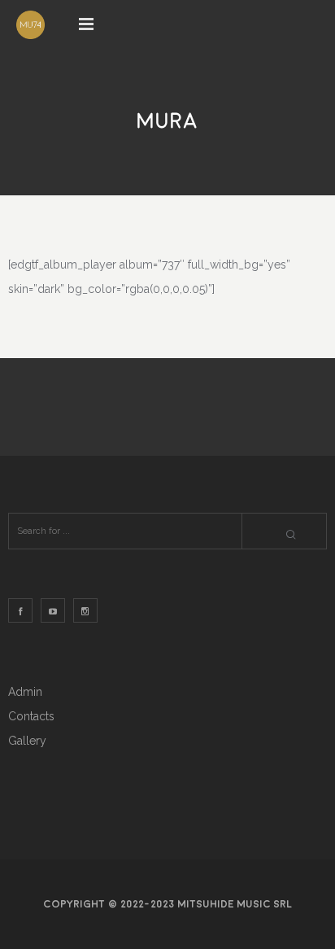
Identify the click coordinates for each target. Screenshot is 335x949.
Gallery (27, 740)
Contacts (31, 716)
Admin (25, 691)
